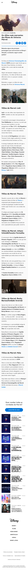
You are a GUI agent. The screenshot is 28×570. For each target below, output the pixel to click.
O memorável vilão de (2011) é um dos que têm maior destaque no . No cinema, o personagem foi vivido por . (14, 242)
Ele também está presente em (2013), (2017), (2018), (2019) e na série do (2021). (14, 166)
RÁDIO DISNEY (14, 531)
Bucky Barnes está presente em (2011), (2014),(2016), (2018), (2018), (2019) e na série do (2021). (14, 339)
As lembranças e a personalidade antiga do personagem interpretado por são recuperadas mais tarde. (13, 326)
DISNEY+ (14, 525)
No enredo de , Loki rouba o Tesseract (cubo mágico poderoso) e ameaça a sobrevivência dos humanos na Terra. (14, 138)
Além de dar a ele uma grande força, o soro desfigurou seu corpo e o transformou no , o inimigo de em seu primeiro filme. (14, 265)
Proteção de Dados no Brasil (19, 552)
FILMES (14, 528)
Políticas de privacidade (7, 552)
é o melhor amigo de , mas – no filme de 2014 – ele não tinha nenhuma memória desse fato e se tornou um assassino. (14, 318)
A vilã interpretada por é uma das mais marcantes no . (13, 358)
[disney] (14, 521)
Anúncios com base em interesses (14, 559)
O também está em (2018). (12, 274)
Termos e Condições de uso (8, 555)
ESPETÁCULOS (14, 534)
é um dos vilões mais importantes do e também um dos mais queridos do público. (13, 115)
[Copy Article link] (25, 43)
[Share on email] (22, 43)
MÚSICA (14, 537)
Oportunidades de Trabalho (20, 555)
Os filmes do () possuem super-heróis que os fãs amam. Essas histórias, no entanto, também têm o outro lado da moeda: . (14, 65)
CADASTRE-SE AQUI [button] (14, 410)
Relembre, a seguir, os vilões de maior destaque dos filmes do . (13, 83)
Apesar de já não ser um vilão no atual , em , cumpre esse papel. (14, 308)
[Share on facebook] (17, 43)
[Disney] (14, 2)
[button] (2, 2)
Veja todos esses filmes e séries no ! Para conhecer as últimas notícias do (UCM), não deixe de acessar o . (14, 383)
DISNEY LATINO (14, 540)
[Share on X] (19, 43)
